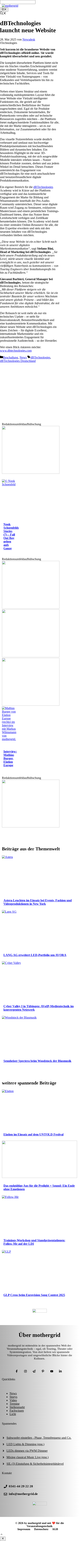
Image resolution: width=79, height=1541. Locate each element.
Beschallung (10, 357)
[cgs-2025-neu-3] (30, 607)
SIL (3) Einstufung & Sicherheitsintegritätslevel (35, 1463)
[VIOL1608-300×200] (30, 704)
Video (13, 1400)
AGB (55, 1529)
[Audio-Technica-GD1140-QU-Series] (30, 656)
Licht (13, 1414)
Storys (13, 1396)
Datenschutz (41, 1529)
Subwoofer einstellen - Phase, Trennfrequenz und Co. (39, 1437)
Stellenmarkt (17, 1407)
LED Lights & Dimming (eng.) (25, 1444)
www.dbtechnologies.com (16, 350)
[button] (1, 1534)
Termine (15, 1403)
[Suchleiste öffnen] (3, 13)
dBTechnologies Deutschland (18, 361)
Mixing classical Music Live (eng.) (28, 1457)
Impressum (23, 1529)
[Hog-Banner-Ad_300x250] (30, 472)
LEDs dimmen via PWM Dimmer (27, 1450)
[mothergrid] (10, 5)
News (23, 357)
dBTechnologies (43, 187)
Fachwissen (17, 1410)
